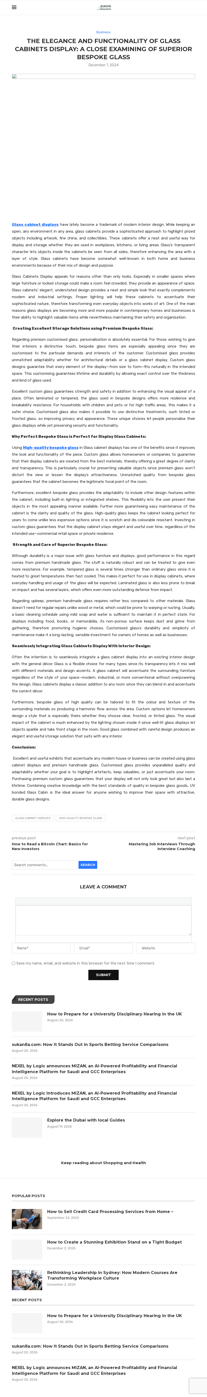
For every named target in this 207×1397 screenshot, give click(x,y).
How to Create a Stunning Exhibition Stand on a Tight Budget (114, 1242)
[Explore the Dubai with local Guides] (27, 1127)
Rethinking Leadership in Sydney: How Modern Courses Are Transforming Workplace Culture (112, 1275)
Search (88, 865)
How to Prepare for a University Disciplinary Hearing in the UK (114, 1014)
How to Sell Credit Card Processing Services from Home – (110, 1211)
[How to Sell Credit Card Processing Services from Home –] (27, 1219)
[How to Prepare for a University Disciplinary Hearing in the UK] (27, 1021)
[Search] (192, 7)
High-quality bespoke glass (80, 818)
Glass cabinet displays (32, 818)
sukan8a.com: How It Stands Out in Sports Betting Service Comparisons (90, 1044)
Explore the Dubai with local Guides (86, 1120)
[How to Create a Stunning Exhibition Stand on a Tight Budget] (27, 1249)
